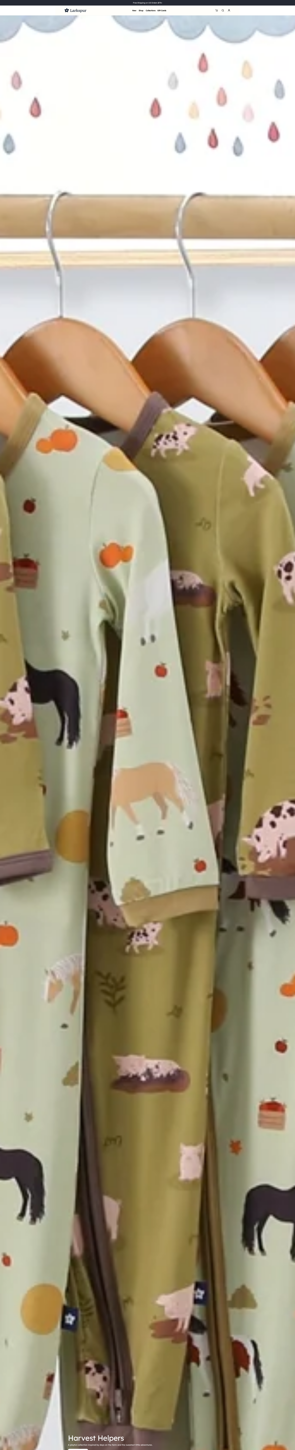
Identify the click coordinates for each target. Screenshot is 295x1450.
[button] (221, 10)
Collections (151, 10)
